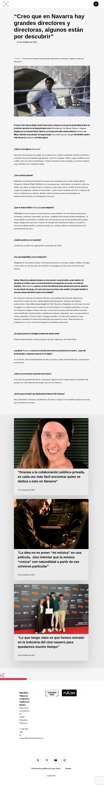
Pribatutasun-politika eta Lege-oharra (46, 768)
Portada (17, 59)
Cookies (68, 768)
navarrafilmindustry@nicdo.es (31, 738)
